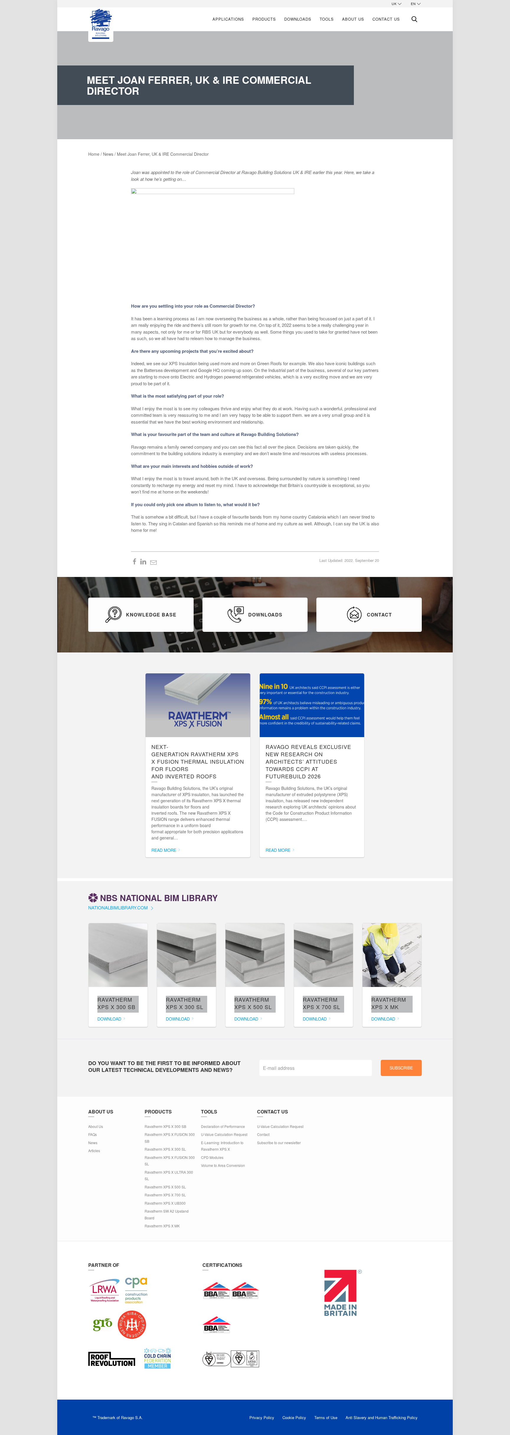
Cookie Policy (294, 1417)
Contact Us (386, 19)
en (413, 3)
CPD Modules (212, 1157)
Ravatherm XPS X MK (162, 1225)
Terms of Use (325, 1417)
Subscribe (401, 1068)
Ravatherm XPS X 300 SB (165, 1126)
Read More (164, 850)
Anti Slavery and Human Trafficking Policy (382, 1417)
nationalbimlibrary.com (118, 907)
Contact (263, 1134)
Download (109, 1019)
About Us (353, 19)
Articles (94, 1150)
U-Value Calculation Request (224, 1134)
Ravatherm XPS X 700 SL (165, 1194)
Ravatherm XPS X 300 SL (165, 1149)
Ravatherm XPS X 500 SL (165, 1186)
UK (394, 3)
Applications (228, 19)
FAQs (92, 1134)
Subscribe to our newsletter (279, 1142)
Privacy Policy (261, 1417)
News (92, 1142)
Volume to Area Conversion (223, 1165)
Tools (327, 19)
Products (264, 19)
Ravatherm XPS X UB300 (165, 1203)
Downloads (297, 19)
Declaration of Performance (223, 1126)
